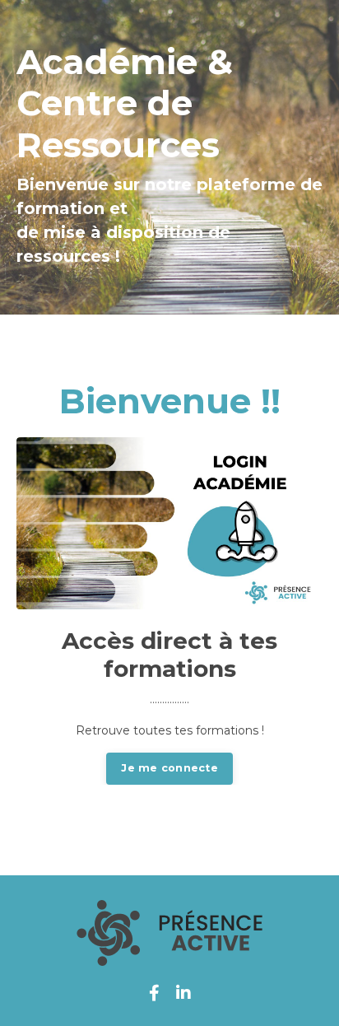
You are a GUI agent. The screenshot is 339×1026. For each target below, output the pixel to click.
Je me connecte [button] (169, 768)
